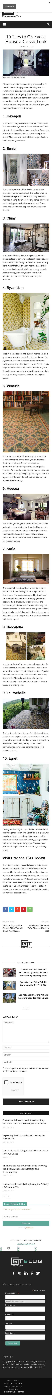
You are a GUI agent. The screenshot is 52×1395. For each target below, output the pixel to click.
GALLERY (18, 1384)
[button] (48, 24)
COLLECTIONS (13, 1381)
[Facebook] (13, 1273)
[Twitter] (38, 1273)
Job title (8, 1324)
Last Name (10, 1333)
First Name (10, 1305)
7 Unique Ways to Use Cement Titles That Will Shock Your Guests (13, 928)
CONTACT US (9, 1392)
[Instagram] (19, 1273)
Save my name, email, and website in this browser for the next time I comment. (26, 1069)
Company (9, 1314)
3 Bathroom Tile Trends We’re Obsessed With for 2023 (38, 928)
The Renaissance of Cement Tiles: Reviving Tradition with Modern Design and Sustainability (25, 1168)
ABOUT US (13, 1389)
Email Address (12, 1293)
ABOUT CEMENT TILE (13, 1386)
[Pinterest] (32, 1273)
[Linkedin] (26, 1273)
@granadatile (26, 1244)
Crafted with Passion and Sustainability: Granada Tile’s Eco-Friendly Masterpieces (33, 972)
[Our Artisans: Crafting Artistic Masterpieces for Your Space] (9, 998)
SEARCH (21, 1392)
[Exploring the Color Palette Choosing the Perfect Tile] (9, 985)
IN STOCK (8, 1384)
